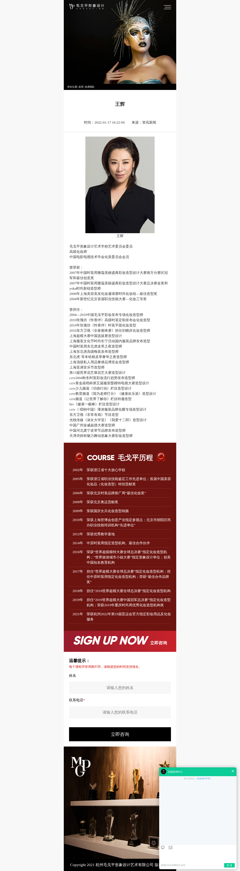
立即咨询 (120, 734)
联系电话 (77, 700)
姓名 (72, 675)
